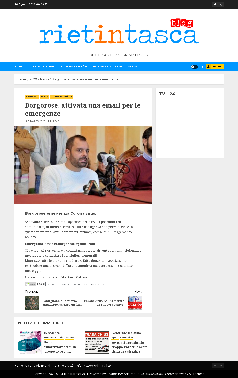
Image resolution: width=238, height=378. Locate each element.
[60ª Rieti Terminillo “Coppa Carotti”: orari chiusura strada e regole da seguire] (97, 342)
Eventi (115, 333)
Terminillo (126, 337)
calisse (66, 284)
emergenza (97, 284)
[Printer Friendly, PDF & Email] (30, 284)
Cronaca (31, 96)
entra (217, 66)
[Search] (202, 66)
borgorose (53, 284)
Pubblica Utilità (62, 96)
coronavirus (80, 284)
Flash (44, 96)
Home (18, 66)
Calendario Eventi (41, 66)
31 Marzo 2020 (36, 121)
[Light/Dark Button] (194, 67)
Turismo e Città (73, 66)
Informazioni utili (106, 66)
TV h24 (132, 66)
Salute (69, 337)
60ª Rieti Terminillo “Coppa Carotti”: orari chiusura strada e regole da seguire (129, 349)
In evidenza (52, 333)
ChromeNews (174, 374)
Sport (48, 342)
